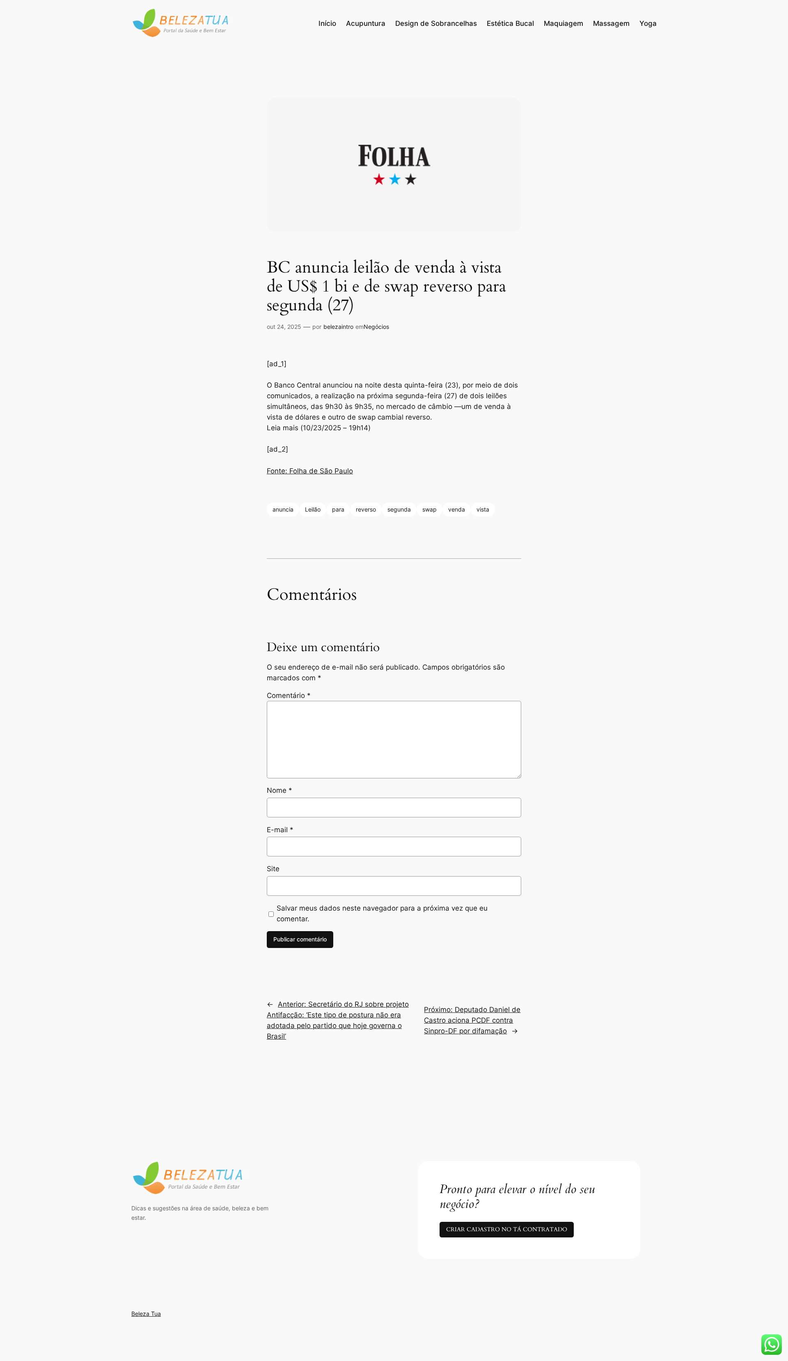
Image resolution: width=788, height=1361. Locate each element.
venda (456, 509)
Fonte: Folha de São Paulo (310, 471)
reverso (366, 509)
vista (482, 509)
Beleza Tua (146, 1313)
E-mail (280, 830)
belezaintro (338, 326)
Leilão (313, 509)
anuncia (283, 509)
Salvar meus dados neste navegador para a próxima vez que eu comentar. (382, 913)
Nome (279, 790)
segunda (399, 509)
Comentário (289, 695)
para (338, 509)
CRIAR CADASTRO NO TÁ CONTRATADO (506, 1229)
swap (429, 509)
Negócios (376, 326)
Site (273, 869)
